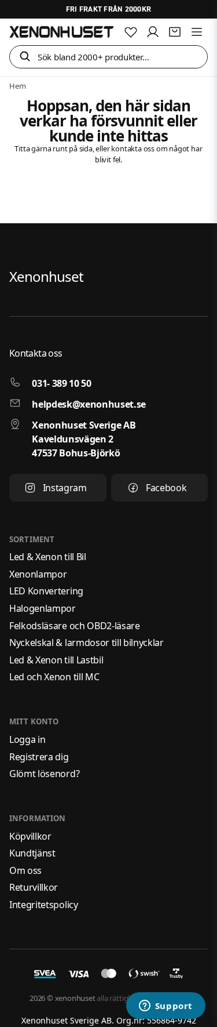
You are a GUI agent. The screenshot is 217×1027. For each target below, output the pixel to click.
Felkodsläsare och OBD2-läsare (74, 625)
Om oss (25, 870)
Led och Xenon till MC (54, 676)
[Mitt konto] (153, 32)
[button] (25, 57)
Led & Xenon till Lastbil (56, 660)
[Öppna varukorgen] (175, 32)
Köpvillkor (30, 836)
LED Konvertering (46, 591)
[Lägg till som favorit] (131, 32)
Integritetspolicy (43, 904)
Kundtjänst (32, 853)
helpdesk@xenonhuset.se (89, 404)
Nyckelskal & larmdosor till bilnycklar (86, 642)
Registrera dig (39, 756)
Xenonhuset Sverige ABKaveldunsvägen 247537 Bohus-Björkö (83, 439)
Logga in (27, 739)
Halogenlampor (42, 608)
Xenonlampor (38, 574)
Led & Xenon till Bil (47, 556)
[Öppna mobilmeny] (197, 32)
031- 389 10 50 (61, 383)
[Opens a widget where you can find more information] (165, 1006)
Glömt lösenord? (44, 773)
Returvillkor (33, 887)
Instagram (65, 487)
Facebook (166, 487)
